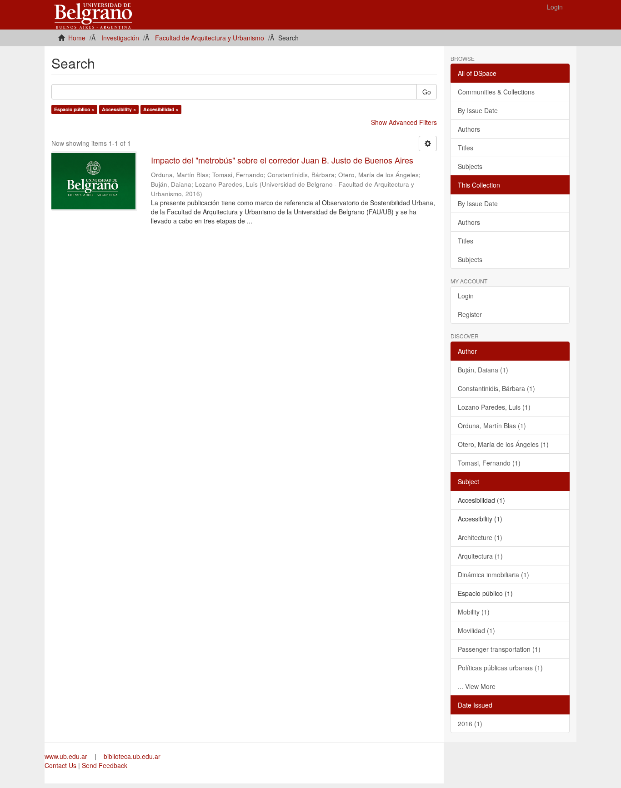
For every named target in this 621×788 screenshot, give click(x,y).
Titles (465, 147)
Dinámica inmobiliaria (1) (493, 574)
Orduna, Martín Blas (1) (492, 425)
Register (470, 314)
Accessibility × (119, 109)
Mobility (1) (474, 611)
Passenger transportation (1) (499, 649)
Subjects (470, 166)
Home (76, 37)
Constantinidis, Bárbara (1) (496, 388)
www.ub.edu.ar (67, 756)
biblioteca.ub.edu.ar (132, 756)
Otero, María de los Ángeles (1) (503, 444)
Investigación (120, 37)
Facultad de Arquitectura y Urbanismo (209, 37)
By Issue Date (478, 110)
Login (466, 295)
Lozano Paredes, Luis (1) (494, 406)
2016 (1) (470, 723)
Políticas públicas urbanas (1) (500, 667)
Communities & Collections (496, 91)
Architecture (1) (480, 537)
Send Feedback (104, 765)
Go (426, 91)
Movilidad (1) (476, 630)
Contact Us (60, 765)
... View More (477, 686)
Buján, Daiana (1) (483, 369)
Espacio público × (74, 109)
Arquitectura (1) (480, 555)
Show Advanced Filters (404, 122)
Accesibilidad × (160, 109)
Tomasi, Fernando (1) (489, 462)
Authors (469, 129)
